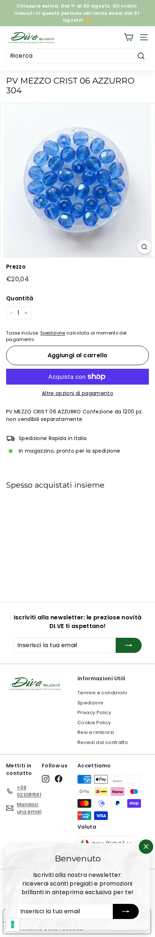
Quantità (20, 298)
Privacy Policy (94, 712)
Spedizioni (90, 702)
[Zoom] (144, 247)
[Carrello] (128, 37)
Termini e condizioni (102, 692)
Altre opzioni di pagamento (77, 393)
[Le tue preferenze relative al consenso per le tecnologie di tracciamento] (12, 924)
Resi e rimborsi (96, 732)
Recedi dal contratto (103, 742)
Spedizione (52, 333)
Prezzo (16, 266)
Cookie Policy (94, 722)
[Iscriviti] (126, 911)
